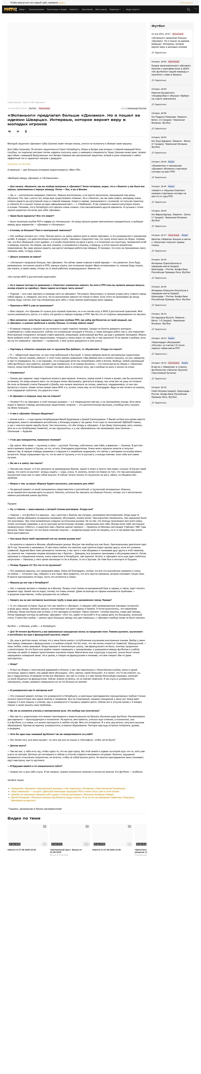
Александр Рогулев (136, 108)
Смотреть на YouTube (19, 164)
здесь (62, 2)
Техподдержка (188, 3)
